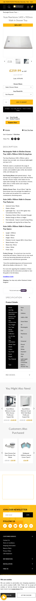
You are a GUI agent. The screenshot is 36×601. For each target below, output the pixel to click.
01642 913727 (10, 2)
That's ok (8, 595)
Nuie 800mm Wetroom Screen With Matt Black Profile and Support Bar (26, 413)
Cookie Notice (15, 589)
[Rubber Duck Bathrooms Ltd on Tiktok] (21, 526)
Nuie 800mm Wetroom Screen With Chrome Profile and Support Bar (10, 413)
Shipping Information (9, 545)
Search (9, 7)
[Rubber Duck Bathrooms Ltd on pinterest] (26, 526)
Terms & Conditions (9, 543)
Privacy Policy (7, 551)
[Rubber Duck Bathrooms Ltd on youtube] (15, 526)
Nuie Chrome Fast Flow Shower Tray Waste (10, 455)
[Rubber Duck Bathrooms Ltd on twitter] (10, 526)
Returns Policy (7, 548)
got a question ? (11, 134)
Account (28, 7)
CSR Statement (7, 553)
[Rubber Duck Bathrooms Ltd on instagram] (31, 526)
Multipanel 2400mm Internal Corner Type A (26, 455)
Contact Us (6, 540)
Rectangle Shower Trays (10, 12)
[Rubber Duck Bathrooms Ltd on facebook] (5, 526)
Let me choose (26, 595)
